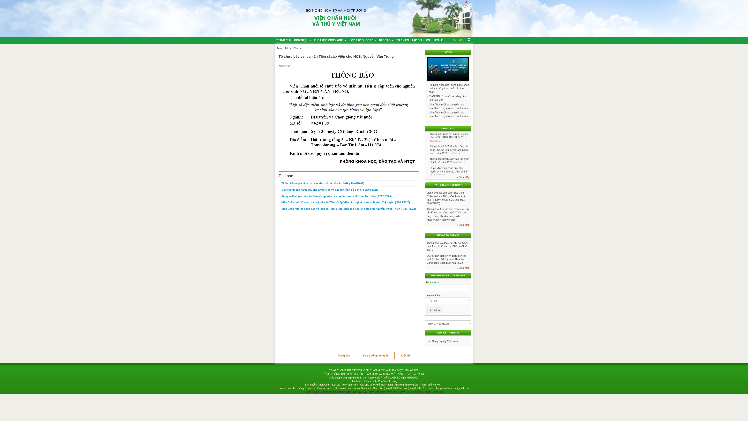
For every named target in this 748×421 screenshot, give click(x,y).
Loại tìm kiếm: (433, 295)
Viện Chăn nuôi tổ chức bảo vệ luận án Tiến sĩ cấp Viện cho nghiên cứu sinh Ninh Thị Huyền (345, 202)
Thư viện (402, 40)
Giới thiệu (301, 40)
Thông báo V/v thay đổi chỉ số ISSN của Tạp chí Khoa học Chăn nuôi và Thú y (447, 246)
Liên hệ (438, 40)
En (462, 40)
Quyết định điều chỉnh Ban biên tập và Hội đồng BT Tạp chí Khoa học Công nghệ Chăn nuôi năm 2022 (446, 259)
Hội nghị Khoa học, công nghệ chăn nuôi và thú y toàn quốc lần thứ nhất (449, 88)
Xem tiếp (464, 177)
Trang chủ (283, 40)
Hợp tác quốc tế (361, 40)
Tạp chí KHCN (421, 40)
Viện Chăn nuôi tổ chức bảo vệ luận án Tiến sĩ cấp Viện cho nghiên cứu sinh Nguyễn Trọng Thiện (348, 208)
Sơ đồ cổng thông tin (376, 355)
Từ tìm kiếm (432, 282)
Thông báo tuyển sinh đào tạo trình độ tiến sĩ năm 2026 (322, 183)
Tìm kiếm (434, 310)
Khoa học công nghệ (329, 40)
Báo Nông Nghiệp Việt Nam (442, 341)
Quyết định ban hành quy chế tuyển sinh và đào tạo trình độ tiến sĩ (329, 189)
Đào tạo (385, 40)
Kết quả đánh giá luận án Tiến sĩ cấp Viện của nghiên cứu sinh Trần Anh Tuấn (336, 196)
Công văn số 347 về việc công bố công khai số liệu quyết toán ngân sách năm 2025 (449, 143)
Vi (454, 40)
